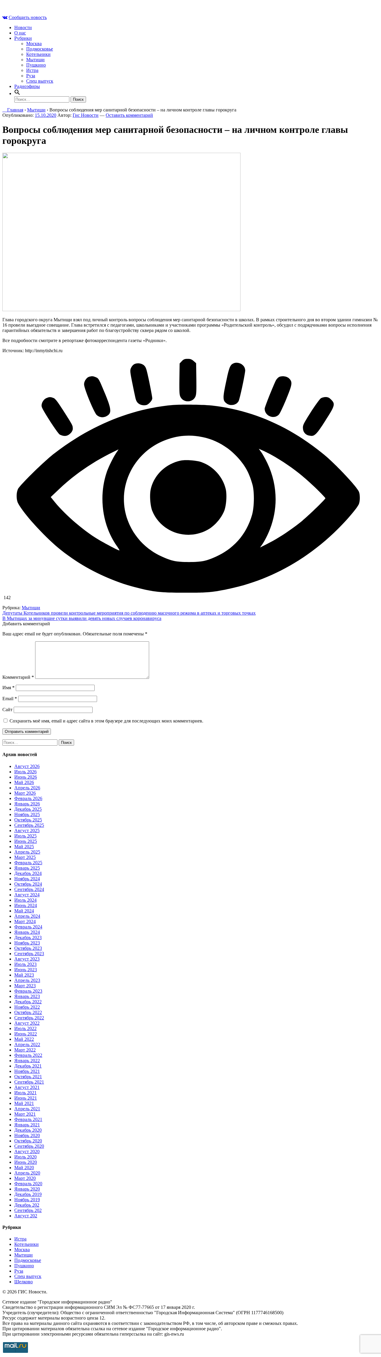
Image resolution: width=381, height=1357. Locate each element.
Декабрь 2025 (28, 809)
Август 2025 (27, 830)
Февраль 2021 (28, 1119)
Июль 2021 (25, 1092)
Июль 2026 (25, 771)
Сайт (7, 709)
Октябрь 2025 (28, 819)
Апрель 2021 (27, 1108)
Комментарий (18, 677)
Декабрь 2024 (28, 873)
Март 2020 (25, 1178)
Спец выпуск (39, 81)
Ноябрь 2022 (27, 1007)
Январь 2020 (27, 1188)
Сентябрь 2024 (29, 889)
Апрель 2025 (27, 851)
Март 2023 (25, 985)
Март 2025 (25, 857)
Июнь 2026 (25, 777)
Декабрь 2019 (28, 1194)
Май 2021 (24, 1103)
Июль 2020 (25, 1156)
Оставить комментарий (129, 115)
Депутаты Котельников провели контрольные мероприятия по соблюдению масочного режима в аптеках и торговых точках (129, 612)
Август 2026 (27, 766)
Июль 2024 (25, 900)
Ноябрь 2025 (27, 814)
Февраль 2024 (28, 926)
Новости (23, 27)
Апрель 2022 (27, 1044)
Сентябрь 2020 (29, 1146)
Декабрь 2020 (28, 1130)
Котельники (38, 54)
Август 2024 (27, 894)
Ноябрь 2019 (27, 1199)
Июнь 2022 (25, 1033)
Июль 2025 (25, 835)
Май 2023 (24, 974)
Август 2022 (27, 1023)
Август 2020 (27, 1151)
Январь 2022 (27, 1060)
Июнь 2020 (25, 1162)
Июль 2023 (25, 964)
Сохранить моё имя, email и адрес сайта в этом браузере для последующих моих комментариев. (106, 720)
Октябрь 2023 (28, 948)
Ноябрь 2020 (27, 1135)
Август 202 (25, 1215)
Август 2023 (27, 958)
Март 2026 (25, 793)
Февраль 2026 (28, 798)
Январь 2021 (27, 1124)
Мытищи (35, 59)
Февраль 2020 (28, 1183)
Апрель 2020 (27, 1172)
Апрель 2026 (27, 787)
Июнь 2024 (25, 905)
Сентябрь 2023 (29, 953)
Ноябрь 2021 (27, 1071)
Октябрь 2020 (28, 1140)
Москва (34, 43)
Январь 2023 (27, 996)
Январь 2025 (27, 867)
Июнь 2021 (25, 1098)
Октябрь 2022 (28, 1012)
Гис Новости (86, 115)
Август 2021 (27, 1087)
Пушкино (36, 64)
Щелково (23, 1281)
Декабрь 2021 (28, 1065)
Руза (30, 75)
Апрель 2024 (27, 916)
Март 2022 (25, 1049)
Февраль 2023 (28, 991)
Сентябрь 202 (28, 1210)
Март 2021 (25, 1114)
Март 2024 (25, 921)
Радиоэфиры (27, 86)
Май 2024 (24, 910)
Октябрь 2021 (28, 1076)
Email (9, 698)
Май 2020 (24, 1167)
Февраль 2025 (28, 862)
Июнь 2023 (25, 969)
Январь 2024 (27, 932)
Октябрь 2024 (28, 884)
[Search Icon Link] (17, 93)
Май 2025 (24, 846)
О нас (20, 32)
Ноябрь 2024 (27, 878)
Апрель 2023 (27, 980)
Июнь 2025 (25, 841)
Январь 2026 (27, 803)
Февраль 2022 (28, 1055)
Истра (32, 70)
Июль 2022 (25, 1028)
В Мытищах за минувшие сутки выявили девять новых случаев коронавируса (81, 618)
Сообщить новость (28, 17)
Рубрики (23, 38)
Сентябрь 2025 (29, 825)
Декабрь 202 (26, 1205)
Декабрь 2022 (28, 1001)
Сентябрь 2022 (29, 1017)
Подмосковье (39, 48)
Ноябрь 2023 (27, 942)
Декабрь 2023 (28, 937)
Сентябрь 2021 (29, 1081)
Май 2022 (24, 1039)
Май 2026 (24, 782)
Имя (8, 687)
